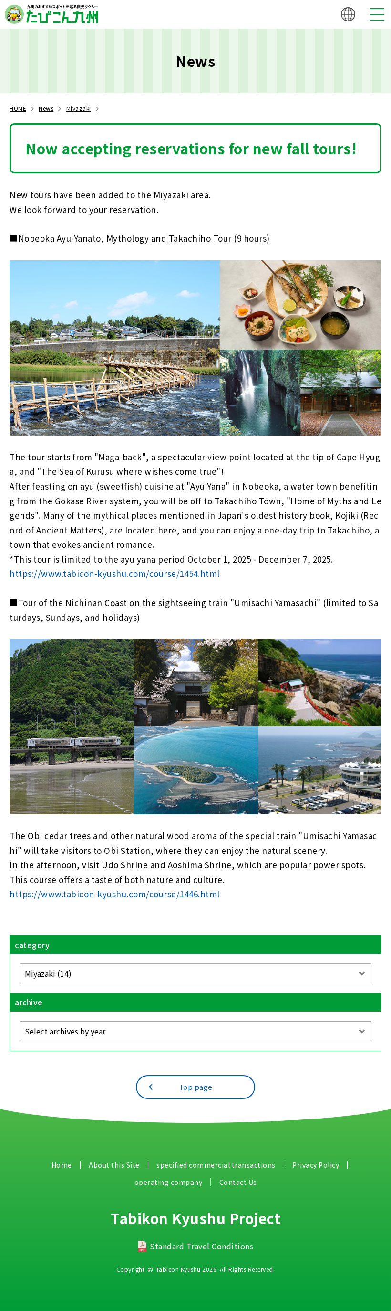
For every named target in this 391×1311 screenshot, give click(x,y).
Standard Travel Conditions (201, 1246)
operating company (168, 1182)
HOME (18, 108)
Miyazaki (78, 108)
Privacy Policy (315, 1165)
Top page (196, 1087)
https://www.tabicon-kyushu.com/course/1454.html (115, 573)
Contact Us (238, 1182)
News (46, 108)
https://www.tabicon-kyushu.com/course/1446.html (115, 894)
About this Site (114, 1165)
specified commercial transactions (216, 1165)
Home (61, 1165)
